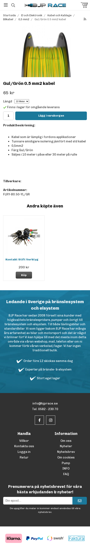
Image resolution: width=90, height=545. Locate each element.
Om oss (66, 441)
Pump (66, 463)
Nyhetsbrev (66, 452)
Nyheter (66, 446)
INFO (65, 468)
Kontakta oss (24, 446)
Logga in (24, 452)
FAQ (66, 474)
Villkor (24, 441)
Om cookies (66, 457)
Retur (24, 457)
